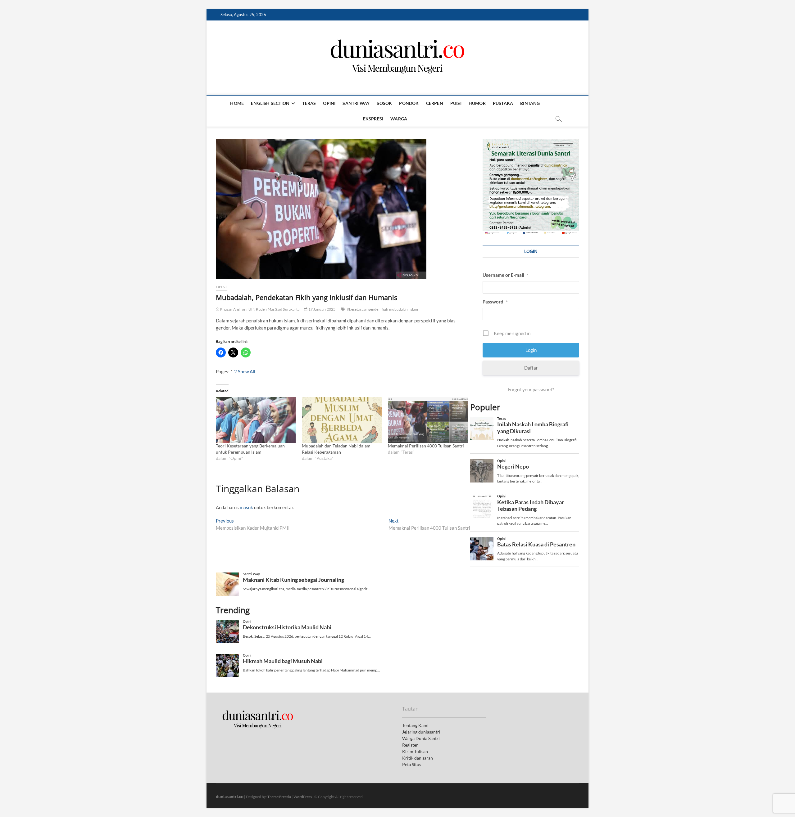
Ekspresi (373, 118)
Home (237, 103)
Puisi (455, 103)
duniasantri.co (229, 796)
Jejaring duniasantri (421, 731)
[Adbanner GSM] (531, 142)
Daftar (531, 367)
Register (410, 744)
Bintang (530, 103)
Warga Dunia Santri (421, 738)
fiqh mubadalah (395, 309)
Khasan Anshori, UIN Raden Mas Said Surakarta (259, 309)
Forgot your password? (531, 389)
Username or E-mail (506, 275)
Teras (309, 103)
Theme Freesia (279, 796)
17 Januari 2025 (321, 309)
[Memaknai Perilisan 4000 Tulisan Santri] (428, 420)
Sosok (384, 103)
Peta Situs (411, 764)
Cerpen (434, 103)
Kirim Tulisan (415, 751)
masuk (246, 507)
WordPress (302, 796)
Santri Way (356, 103)
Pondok (409, 103)
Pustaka (503, 103)
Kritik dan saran (417, 758)
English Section (270, 103)
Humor (477, 103)
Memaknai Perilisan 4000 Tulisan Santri (426, 445)
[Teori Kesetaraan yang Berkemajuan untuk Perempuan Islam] (256, 420)
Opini (329, 103)
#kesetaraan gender (363, 309)
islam (414, 309)
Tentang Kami (415, 725)
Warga (398, 118)
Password (495, 301)
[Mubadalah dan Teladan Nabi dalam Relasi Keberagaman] (342, 420)
